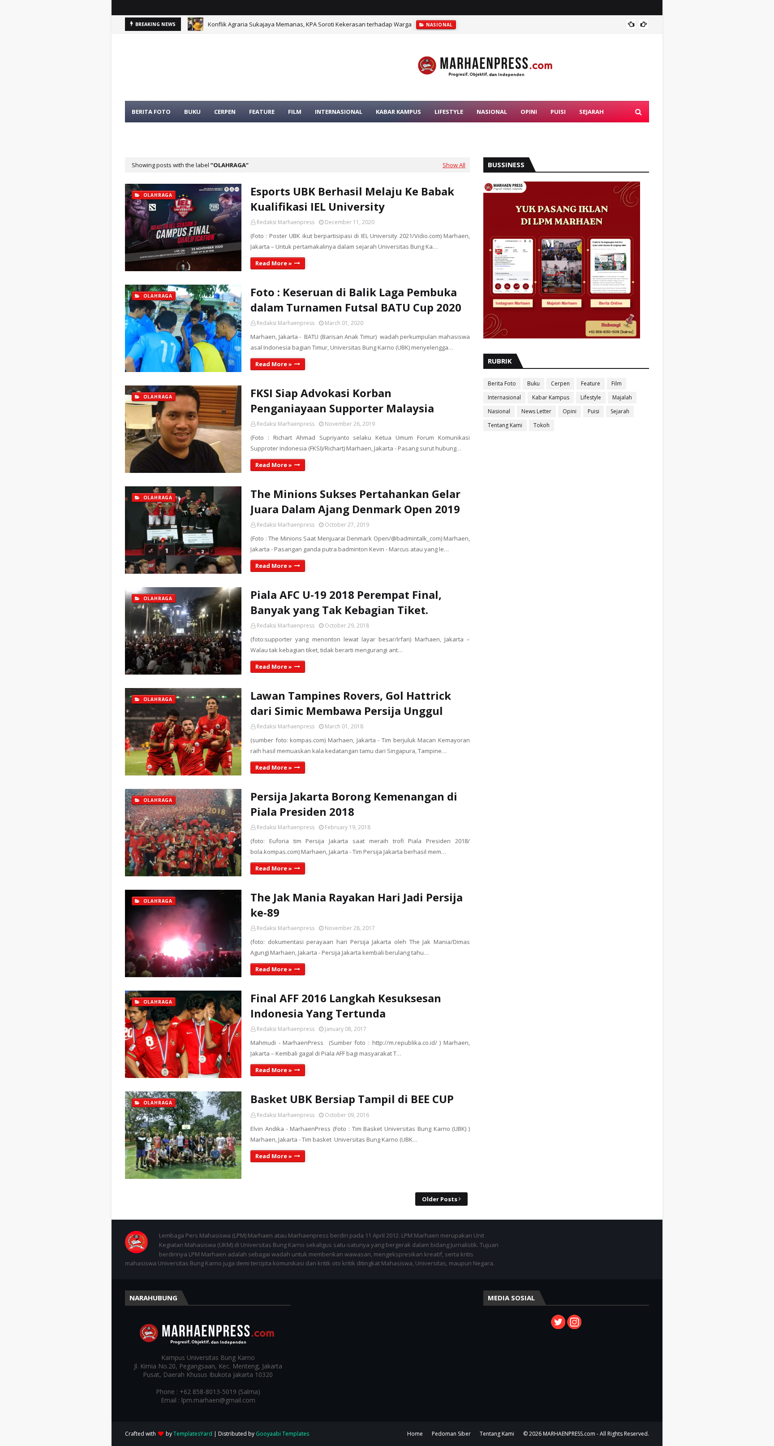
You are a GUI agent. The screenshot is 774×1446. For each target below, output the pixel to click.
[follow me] (574, 1326)
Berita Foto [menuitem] (151, 112)
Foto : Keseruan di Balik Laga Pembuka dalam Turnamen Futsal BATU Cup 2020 (355, 300)
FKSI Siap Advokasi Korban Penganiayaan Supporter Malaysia (342, 400)
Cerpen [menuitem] (225, 112)
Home (415, 1433)
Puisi (593, 411)
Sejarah (620, 411)
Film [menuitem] (294, 112)
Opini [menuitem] (528, 112)
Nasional (499, 411)
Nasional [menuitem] (492, 112)
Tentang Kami (505, 425)
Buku (533, 383)
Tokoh (541, 425)
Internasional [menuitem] (338, 112)
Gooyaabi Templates (282, 1433)
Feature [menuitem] (262, 112)
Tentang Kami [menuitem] (154, 133)
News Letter (536, 411)
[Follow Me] (558, 1326)
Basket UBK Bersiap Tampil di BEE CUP (352, 1098)
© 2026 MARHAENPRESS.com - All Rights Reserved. (586, 1433)
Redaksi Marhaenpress (285, 222)
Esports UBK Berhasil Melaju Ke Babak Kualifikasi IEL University (352, 199)
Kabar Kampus (550, 397)
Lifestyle (590, 397)
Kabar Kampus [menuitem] (398, 112)
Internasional (504, 397)
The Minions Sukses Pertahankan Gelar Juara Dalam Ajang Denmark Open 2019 (355, 501)
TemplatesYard (192, 1433)
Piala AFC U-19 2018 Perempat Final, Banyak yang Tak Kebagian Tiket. (346, 602)
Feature (590, 383)
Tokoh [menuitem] (201, 133)
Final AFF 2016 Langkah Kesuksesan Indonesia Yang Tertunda (345, 1006)
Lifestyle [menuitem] (448, 112)
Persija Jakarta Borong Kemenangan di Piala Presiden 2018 (353, 804)
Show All (454, 165)
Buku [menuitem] (192, 112)
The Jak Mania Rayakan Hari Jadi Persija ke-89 (356, 905)
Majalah (622, 397)
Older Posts (439, 1199)
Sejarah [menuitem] (591, 112)
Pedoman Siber (451, 1433)
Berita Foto (502, 383)
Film (616, 383)
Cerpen (560, 383)
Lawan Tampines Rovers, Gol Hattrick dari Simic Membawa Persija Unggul (350, 703)
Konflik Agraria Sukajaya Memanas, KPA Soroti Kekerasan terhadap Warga (310, 24)
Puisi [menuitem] (558, 112)
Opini (569, 411)
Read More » (273, 263)
